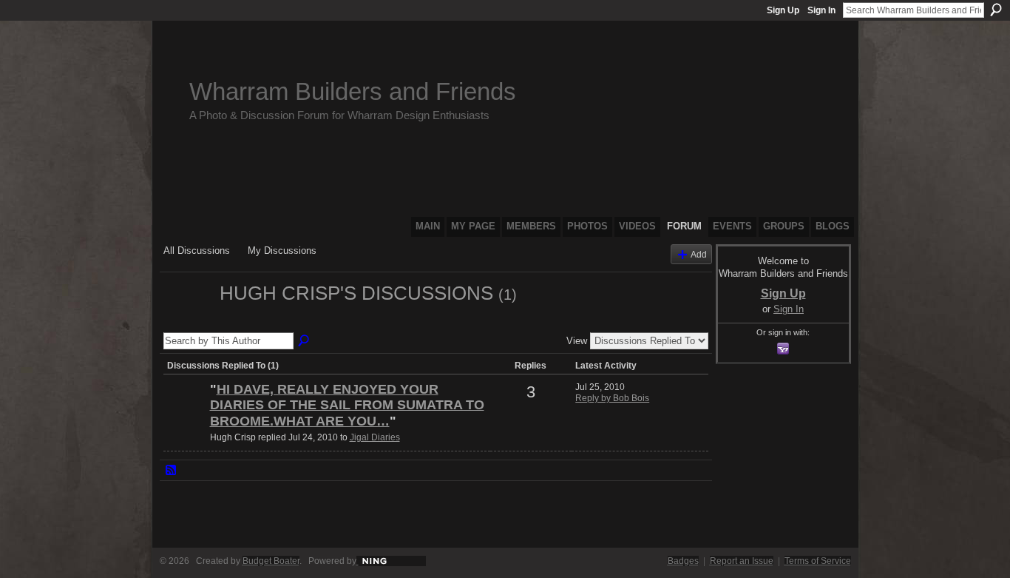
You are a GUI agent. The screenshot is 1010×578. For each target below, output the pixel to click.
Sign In (821, 10)
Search (996, 9)
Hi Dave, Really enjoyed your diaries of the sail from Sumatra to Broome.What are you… (347, 405)
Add (699, 254)
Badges (683, 561)
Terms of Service (817, 561)
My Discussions (282, 250)
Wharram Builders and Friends (352, 91)
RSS (171, 470)
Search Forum (304, 341)
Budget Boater (271, 561)
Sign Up (783, 10)
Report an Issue (741, 561)
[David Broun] (185, 414)
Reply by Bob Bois (612, 398)
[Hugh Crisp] (187, 319)
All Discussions (196, 250)
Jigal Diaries (375, 437)
